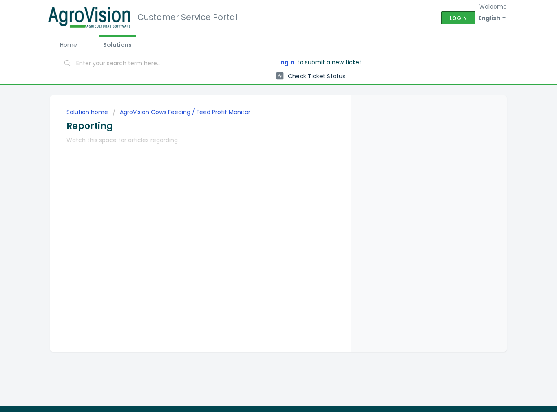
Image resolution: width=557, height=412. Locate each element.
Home (68, 45)
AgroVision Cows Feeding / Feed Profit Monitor (185, 112)
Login (286, 62)
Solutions (117, 45)
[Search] (67, 64)
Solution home (88, 112)
